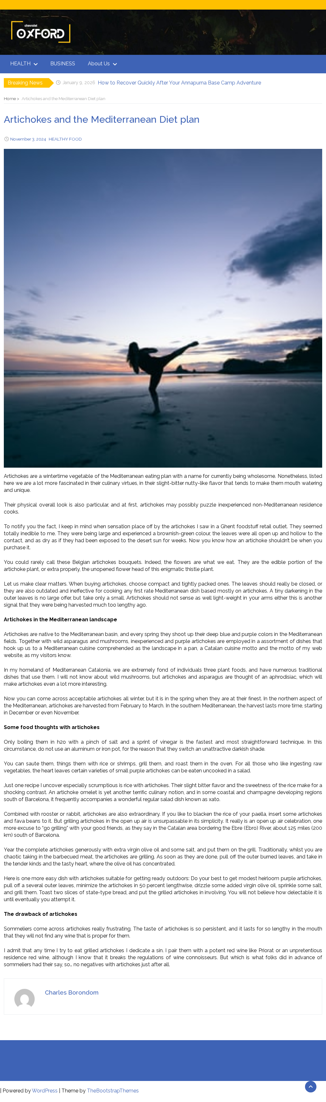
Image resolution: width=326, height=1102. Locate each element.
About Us (99, 64)
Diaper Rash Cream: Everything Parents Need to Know (161, 83)
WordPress (45, 1091)
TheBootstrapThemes (113, 1091)
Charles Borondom (72, 992)
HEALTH (20, 64)
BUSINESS (62, 64)
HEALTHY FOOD (65, 139)
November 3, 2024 (28, 139)
